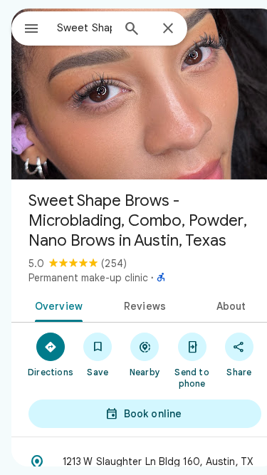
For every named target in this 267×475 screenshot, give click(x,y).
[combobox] (84, 27)
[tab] (56, 305)
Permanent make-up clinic (88, 277)
